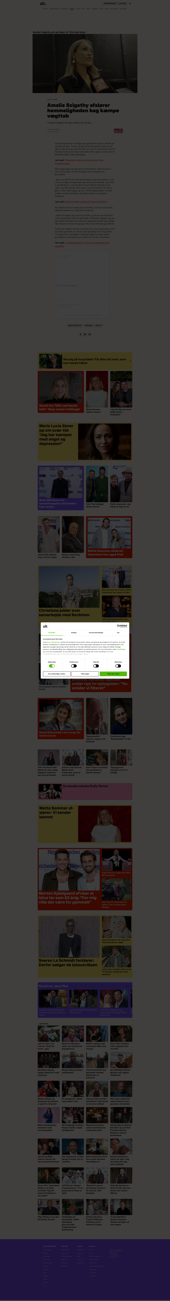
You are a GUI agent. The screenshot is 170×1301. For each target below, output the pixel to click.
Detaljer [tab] (74, 632)
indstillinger (121, 649)
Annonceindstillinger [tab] (96, 632)
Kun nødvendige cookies (56, 674)
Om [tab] (118, 632)
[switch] (74, 666)
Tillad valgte (85, 674)
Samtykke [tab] (51, 632)
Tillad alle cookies (113, 674)
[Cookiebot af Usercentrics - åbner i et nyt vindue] (118, 626)
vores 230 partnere (54, 642)
